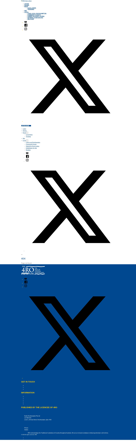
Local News (31, 8)
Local (26, 12)
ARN (25, 437)
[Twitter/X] (69, 121)
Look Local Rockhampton (36, 13)
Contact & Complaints (30, 385)
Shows (26, 5)
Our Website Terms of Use (31, 402)
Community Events (34, 15)
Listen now (25, 125)
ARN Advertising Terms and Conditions (35, 400)
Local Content (28, 404)
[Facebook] (25, 26)
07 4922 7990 (32, 429)
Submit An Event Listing (35, 16)
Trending (30, 9)
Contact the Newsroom (30, 389)
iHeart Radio (27, 439)
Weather (30, 19)
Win (25, 10)
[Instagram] (25, 30)
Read (26, 6)
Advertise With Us (29, 387)
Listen (26, 3)
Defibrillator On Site (35, 17)
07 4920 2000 (32, 428)
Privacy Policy (28, 396)
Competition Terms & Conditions (33, 398)
